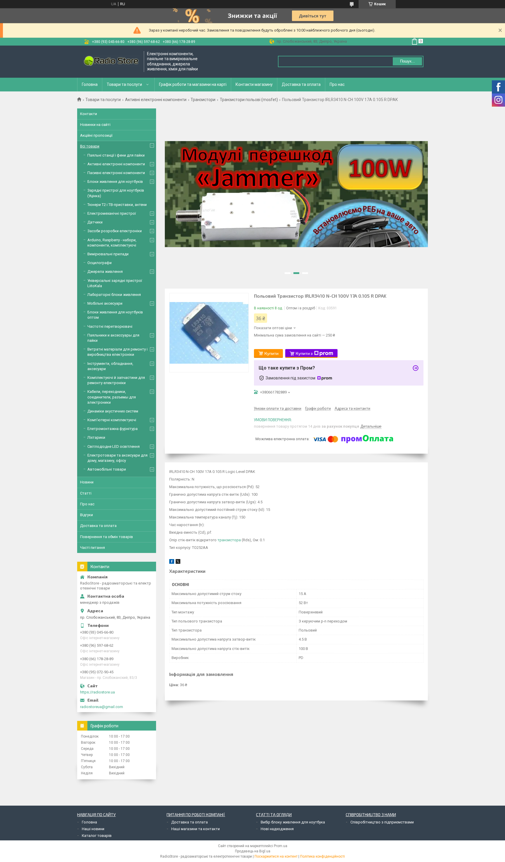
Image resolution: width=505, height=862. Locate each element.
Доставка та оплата (301, 84)
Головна (90, 84)
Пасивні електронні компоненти (116, 173)
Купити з (304, 353)
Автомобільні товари (106, 469)
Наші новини (93, 829)
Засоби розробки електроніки (114, 231)
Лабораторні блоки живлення (114, 294)
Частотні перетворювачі (109, 326)
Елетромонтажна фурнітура (112, 428)
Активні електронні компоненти (155, 99)
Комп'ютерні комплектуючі (111, 420)
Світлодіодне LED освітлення (113, 446)
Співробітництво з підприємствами (382, 822)
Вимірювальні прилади (108, 254)
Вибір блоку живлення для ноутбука (293, 822)
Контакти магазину (254, 84)
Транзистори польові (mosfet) (249, 99)
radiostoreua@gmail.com (101, 707)
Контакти (88, 114)
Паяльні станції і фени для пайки (116, 155)
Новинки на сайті (95, 124)
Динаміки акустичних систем (112, 411)
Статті (85, 493)
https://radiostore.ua (97, 692)
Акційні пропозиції (96, 135)
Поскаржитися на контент (276, 856)
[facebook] (171, 562)
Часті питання (92, 547)
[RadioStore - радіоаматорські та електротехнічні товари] (111, 61)
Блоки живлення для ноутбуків (115, 181)
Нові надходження (277, 829)
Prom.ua (280, 846)
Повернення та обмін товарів (106, 537)
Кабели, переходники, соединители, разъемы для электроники (111, 396)
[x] (178, 562)
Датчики (95, 222)
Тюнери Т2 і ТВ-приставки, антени (117, 204)
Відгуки (86, 515)
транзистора (229, 540)
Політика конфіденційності (322, 856)
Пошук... (407, 61)
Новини (87, 482)
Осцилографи (99, 263)
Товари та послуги (124, 84)
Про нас (337, 84)
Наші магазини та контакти (195, 829)
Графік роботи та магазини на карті (192, 84)
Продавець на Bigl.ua (252, 851)
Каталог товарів (97, 835)
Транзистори (203, 99)
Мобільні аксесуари (104, 303)
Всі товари (89, 146)
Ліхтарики (96, 437)
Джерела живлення (105, 271)
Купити (271, 353)
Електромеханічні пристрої (111, 213)
